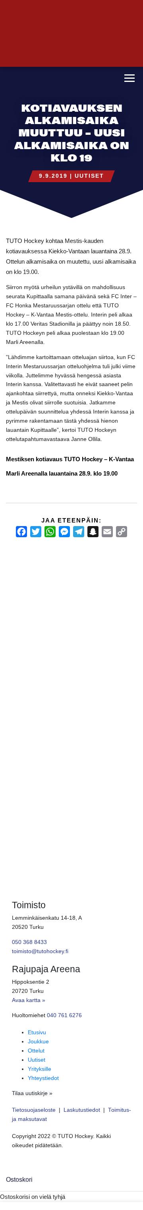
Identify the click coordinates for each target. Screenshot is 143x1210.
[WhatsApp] (50, 531)
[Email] (107, 531)
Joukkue (38, 1042)
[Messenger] (64, 531)
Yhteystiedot (43, 1078)
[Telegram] (79, 531)
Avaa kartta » (28, 1000)
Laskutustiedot (82, 1110)
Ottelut (36, 1051)
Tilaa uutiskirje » (32, 1093)
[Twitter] (36, 531)
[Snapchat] (93, 531)
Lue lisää (20, 771)
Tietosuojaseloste (34, 1110)
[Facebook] (21, 531)
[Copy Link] (121, 531)
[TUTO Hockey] (58, 79)
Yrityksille (39, 1069)
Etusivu (37, 1032)
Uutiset (89, 176)
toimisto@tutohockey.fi (40, 951)
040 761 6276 (64, 1015)
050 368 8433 (29, 942)
